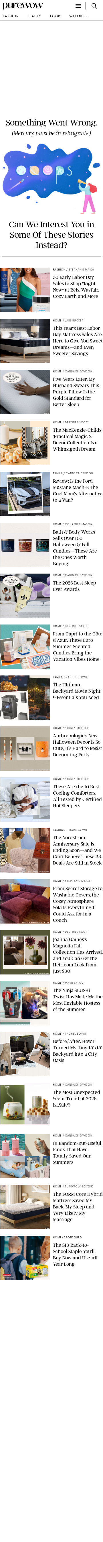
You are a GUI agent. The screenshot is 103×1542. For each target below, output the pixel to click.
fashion (11, 16)
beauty (34, 16)
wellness (78, 16)
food (55, 16)
